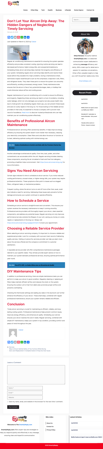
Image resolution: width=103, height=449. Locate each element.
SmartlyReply (53, 445)
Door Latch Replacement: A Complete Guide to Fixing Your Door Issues (29, 351)
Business (59, 10)
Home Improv (78, 10)
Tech (43, 10)
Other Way (34, 10)
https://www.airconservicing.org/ (51, 162)
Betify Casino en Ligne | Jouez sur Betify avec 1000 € (86, 437)
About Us (50, 423)
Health (50, 10)
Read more (25, 112)
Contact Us (90, 10)
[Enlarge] (91, 40)
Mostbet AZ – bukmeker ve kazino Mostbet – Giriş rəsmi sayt (89, 116)
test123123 (84, 99)
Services (11, 347)
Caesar (33, 41)
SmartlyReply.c (84, 81)
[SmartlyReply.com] (13, 3)
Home (25, 10)
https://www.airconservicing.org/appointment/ (23, 223)
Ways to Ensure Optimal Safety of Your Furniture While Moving (27, 349)
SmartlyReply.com (30, 3)
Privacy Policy (51, 430)
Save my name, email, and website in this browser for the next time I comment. (36, 401)
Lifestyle (68, 10)
